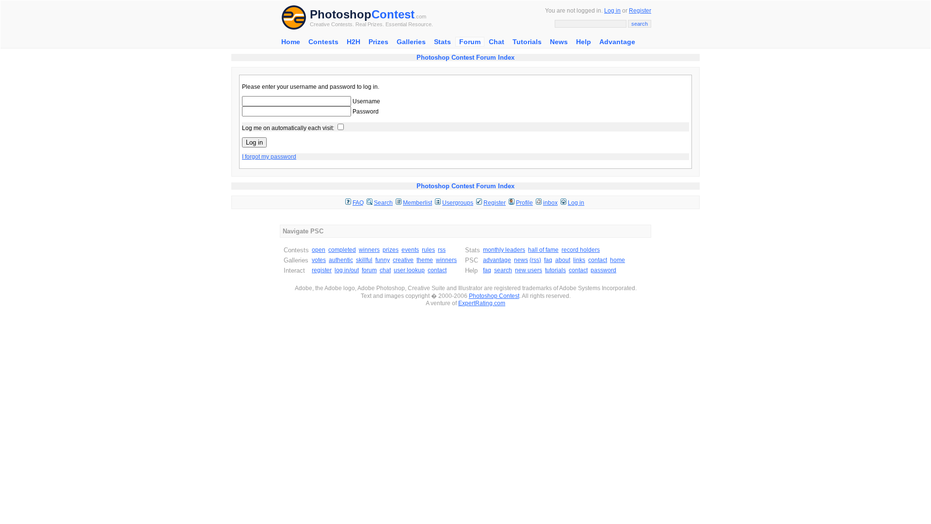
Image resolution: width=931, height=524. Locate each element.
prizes (391, 249)
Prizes (378, 42)
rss (442, 249)
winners (369, 249)
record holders (581, 249)
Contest (393, 14)
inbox (550, 202)
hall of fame (543, 249)
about (562, 260)
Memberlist (417, 202)
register (322, 270)
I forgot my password (269, 156)
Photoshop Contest (494, 296)
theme (425, 260)
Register (640, 10)
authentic (341, 260)
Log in (612, 10)
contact (437, 270)
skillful (364, 260)
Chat (496, 42)
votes (319, 260)
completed (342, 249)
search (503, 270)
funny (382, 260)
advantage (497, 260)
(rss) (535, 260)
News (559, 42)
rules (428, 249)
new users (528, 270)
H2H (353, 42)
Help (583, 42)
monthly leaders (504, 249)
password (603, 270)
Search (383, 202)
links (579, 260)
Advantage (617, 42)
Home (290, 42)
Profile (524, 202)
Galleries (411, 42)
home (617, 260)
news (521, 260)
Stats (442, 42)
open (318, 249)
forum (369, 270)
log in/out (347, 270)
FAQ (358, 202)
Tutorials (527, 42)
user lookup (409, 270)
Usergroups (457, 202)
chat (385, 270)
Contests (323, 42)
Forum (470, 42)
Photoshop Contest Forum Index (465, 57)
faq (548, 260)
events (410, 249)
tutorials (555, 270)
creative (403, 260)
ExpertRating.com (481, 303)
